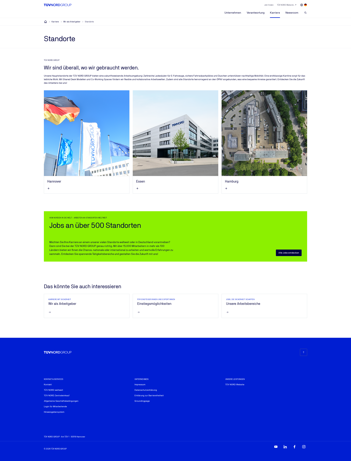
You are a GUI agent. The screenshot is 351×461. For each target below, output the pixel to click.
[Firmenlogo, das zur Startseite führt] (57, 5)
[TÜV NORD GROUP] (45, 21)
